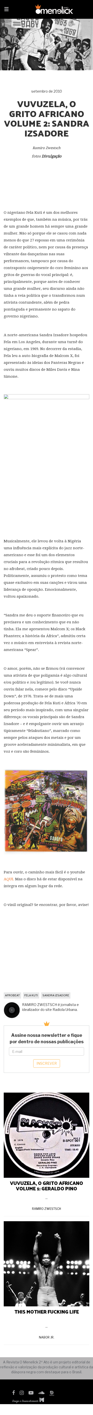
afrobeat (12, 995)
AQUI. (9, 879)
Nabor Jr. (46, 1337)
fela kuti (31, 995)
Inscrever (46, 1063)
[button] (6, 9)
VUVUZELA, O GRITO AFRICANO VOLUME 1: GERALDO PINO (46, 1186)
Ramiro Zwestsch (46, 1209)
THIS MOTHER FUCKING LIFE (46, 1311)
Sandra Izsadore (55, 995)
